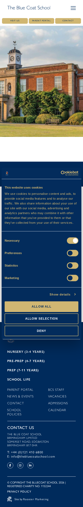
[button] (73, 8)
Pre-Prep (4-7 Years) (26, 361)
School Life (18, 379)
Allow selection (41, 318)
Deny (41, 330)
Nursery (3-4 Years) (26, 352)
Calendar (57, 410)
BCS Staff (56, 390)
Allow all (41, 306)
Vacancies (57, 396)
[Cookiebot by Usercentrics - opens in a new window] (60, 173)
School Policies (14, 412)
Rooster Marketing (36, 499)
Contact (15, 403)
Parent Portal (20, 390)
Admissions (58, 403)
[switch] (72, 253)
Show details (60, 294)
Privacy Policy (19, 491)
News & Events (20, 396)
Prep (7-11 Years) (23, 370)
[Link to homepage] (28, 8)
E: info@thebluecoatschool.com (31, 456)
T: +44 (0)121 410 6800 (25, 452)
